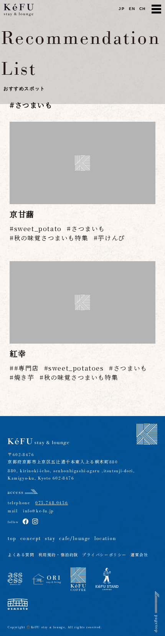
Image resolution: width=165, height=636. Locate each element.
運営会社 (139, 555)
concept (30, 538)
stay (50, 538)
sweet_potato (38, 228)
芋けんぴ (111, 237)
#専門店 (26, 368)
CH (142, 9)
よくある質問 (21, 555)
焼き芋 (24, 377)
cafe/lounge (75, 538)
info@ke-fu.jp (36, 511)
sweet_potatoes (76, 368)
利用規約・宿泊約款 (58, 555)
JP (122, 9)
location (105, 538)
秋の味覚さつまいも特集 (51, 237)
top (12, 538)
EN (132, 9)
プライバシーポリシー (104, 555)
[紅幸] (82, 302)
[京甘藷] (82, 163)
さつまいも (88, 228)
